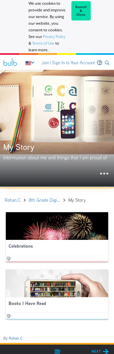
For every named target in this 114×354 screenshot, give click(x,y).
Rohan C (15, 338)
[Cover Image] (57, 128)
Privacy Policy (54, 36)
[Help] (99, 63)
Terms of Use (43, 43)
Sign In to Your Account (73, 63)
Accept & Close (81, 11)
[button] (107, 63)
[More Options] (104, 173)
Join (45, 63)
